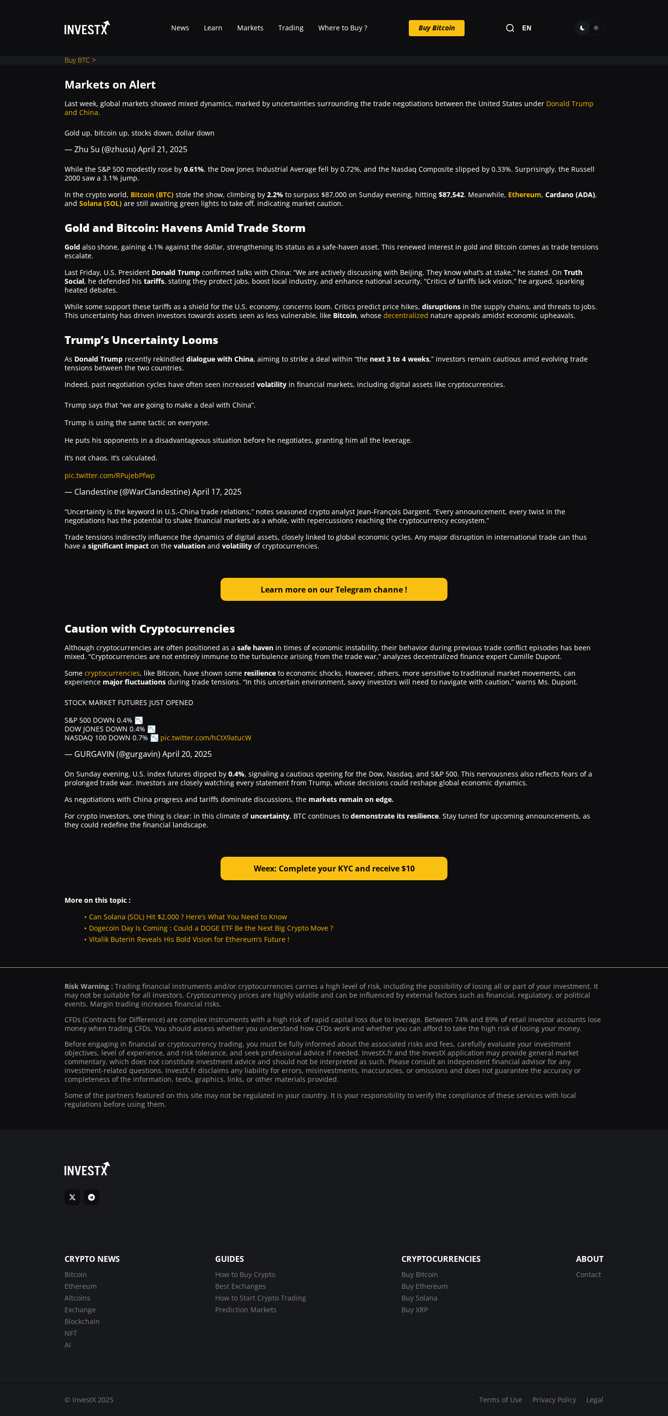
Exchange (80, 1309)
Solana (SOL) (100, 203)
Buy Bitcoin (437, 27)
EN (526, 28)
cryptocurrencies (112, 673)
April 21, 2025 (162, 149)
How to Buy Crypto (245, 1274)
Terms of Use (500, 1399)
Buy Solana (419, 1297)
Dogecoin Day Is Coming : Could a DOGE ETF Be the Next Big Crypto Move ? (211, 928)
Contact (588, 1274)
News (180, 27)
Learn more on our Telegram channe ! (334, 589)
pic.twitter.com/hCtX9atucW (205, 737)
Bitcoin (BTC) (152, 194)
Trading (291, 27)
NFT (71, 1333)
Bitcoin (76, 1274)
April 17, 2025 (217, 491)
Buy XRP (414, 1309)
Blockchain (82, 1321)
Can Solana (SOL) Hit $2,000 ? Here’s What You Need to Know (188, 916)
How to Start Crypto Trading (260, 1297)
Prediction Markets (246, 1309)
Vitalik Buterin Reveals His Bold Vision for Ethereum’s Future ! (189, 939)
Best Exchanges (240, 1286)
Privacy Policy (554, 1399)
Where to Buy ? (342, 27)
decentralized (405, 315)
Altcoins (77, 1297)
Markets (250, 27)
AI (68, 1344)
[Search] (510, 28)
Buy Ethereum (424, 1286)
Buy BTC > (80, 60)
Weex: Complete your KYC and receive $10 (334, 868)
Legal (594, 1399)
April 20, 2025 (187, 754)
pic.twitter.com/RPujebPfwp (110, 475)
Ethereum (524, 194)
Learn (213, 27)
